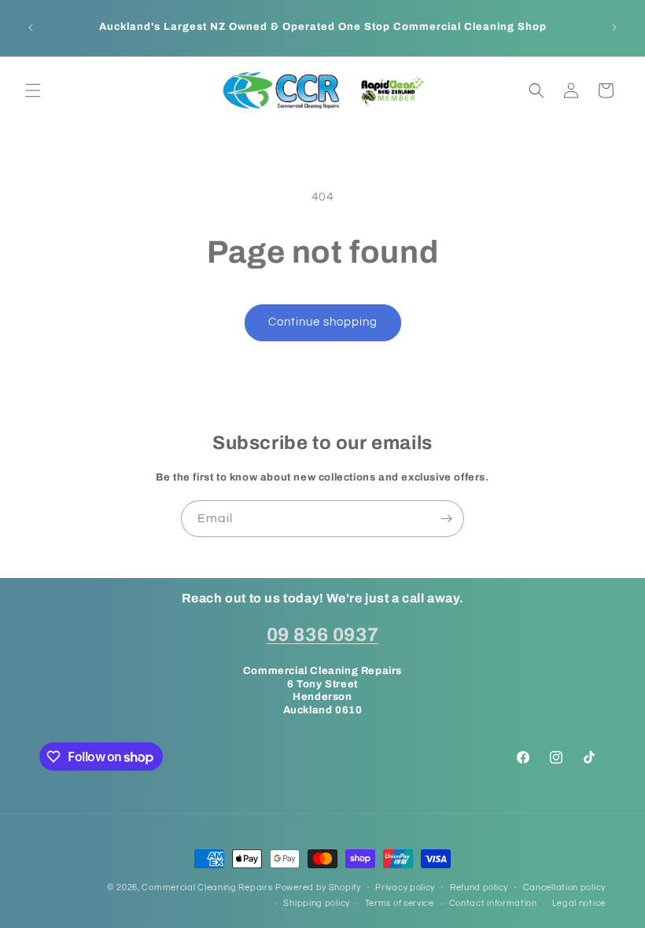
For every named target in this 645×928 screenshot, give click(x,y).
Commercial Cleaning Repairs (207, 887)
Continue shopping (323, 322)
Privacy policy (405, 887)
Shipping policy (316, 903)
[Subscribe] (446, 518)
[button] (33, 90)
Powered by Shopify (318, 887)
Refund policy (479, 887)
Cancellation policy (564, 887)
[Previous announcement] (30, 27)
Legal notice (579, 903)
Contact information (493, 903)
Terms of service (399, 903)
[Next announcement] (614, 27)
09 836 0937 (323, 634)
